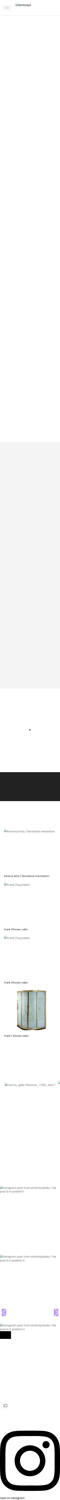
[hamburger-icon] (7, 7)
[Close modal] (5, 1335)
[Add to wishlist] (51, 834)
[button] (30, 1159)
